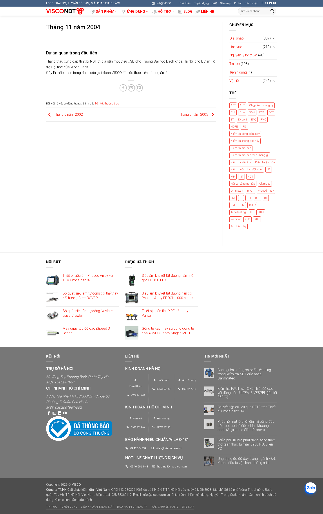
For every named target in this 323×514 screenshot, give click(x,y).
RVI (233, 205)
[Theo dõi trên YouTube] (274, 3)
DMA (252, 112)
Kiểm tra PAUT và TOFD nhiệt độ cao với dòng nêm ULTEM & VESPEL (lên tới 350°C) (247, 392)
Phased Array (266, 190)
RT (265, 197)
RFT (257, 197)
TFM (242, 205)
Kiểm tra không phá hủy (245, 141)
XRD (247, 219)
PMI (233, 197)
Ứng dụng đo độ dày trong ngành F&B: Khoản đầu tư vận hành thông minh (247, 460)
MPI (233, 176)
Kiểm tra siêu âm (241, 162)
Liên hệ (207, 11)
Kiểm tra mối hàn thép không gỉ (250, 155)
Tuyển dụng (201, 3)
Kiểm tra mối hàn (241, 148)
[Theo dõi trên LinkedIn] (270, 3)
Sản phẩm (105, 11)
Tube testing (238, 212)
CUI (233, 112)
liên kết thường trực (107, 103)
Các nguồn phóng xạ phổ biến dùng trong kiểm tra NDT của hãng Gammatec (244, 374)
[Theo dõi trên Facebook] (262, 3)
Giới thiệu (185, 3)
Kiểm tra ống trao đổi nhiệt (247, 169)
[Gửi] (272, 11)
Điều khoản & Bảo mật (97, 506)
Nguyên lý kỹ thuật (243, 55)
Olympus (264, 183)
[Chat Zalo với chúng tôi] (310, 488)
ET (232, 119)
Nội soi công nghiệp (243, 183)
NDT (250, 176)
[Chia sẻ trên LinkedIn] (139, 88)
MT (241, 176)
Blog (187, 11)
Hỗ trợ (164, 11)
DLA (242, 112)
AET (233, 105)
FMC (263, 119)
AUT (242, 105)
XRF (256, 219)
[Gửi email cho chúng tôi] (266, 3)
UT (252, 212)
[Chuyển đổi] (274, 38)
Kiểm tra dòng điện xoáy (245, 133)
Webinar (236, 219)
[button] (161, 3)
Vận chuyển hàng (164, 506)
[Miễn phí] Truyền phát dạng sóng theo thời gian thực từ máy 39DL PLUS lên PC (246, 444)
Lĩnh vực (235, 47)
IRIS (244, 126)
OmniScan (237, 190)
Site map (225, 3)
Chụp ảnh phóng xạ (261, 105)
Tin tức (234, 64)
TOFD (252, 205)
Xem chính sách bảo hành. (74, 500)
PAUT (250, 190)
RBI (249, 197)
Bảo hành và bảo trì (133, 506)
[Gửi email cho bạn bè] (131, 88)
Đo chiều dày (238, 226)
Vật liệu (234, 81)
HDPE (234, 126)
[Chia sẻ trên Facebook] (123, 88)
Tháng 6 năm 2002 (68, 114)
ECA (262, 112)
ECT (271, 112)
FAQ (214, 3)
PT (241, 197)
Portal (237, 3)
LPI (268, 169)
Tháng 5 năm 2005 (194, 114)
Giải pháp (236, 38)
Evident (242, 119)
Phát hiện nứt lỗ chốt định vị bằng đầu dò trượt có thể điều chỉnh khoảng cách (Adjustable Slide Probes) (246, 425)
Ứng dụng (136, 11)
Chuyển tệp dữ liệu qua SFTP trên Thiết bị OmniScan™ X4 (247, 409)
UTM (261, 212)
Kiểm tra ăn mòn (265, 162)
